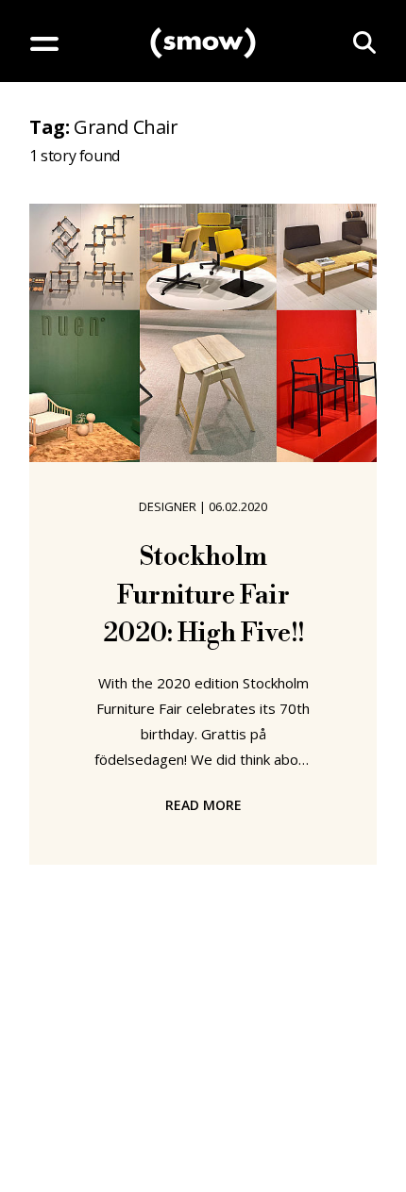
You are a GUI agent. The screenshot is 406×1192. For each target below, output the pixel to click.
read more (203, 805)
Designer (167, 506)
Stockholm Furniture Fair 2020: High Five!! (203, 595)
